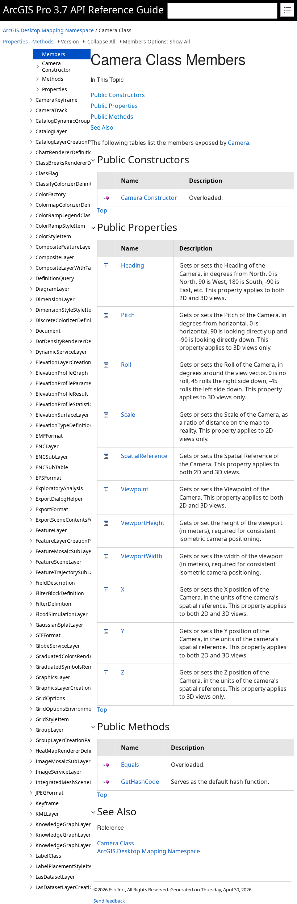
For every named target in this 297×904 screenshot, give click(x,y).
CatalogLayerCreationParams (70, 141)
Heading (132, 265)
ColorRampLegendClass (64, 215)
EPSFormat (48, 477)
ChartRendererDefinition (65, 152)
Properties (15, 41)
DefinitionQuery (54, 278)
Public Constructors (118, 95)
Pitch (128, 315)
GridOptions (50, 698)
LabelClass (48, 855)
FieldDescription (55, 582)
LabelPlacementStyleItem (66, 866)
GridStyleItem (52, 719)
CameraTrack (51, 110)
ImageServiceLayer (58, 771)
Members (53, 54)
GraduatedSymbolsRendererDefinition (81, 666)
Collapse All (101, 41)
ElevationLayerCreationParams (72, 362)
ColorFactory (50, 194)
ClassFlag (46, 173)
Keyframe (47, 803)
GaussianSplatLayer (59, 624)
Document (47, 330)
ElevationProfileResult (61, 393)
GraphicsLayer (52, 677)
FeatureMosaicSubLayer (64, 551)
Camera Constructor (56, 66)
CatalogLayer (51, 131)
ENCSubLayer (51, 456)
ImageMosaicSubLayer (63, 761)
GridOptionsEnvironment (65, 708)
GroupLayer (49, 729)
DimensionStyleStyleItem (65, 309)
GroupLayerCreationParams (69, 740)
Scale (128, 415)
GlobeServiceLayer (57, 645)
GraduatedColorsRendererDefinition (79, 656)
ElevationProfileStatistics (65, 404)
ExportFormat (51, 509)
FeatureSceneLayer (58, 561)
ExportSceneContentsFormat (69, 519)
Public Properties (114, 106)
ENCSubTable (51, 467)
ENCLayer (47, 446)
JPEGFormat (49, 792)
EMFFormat (49, 435)
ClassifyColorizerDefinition (67, 183)
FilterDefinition (53, 603)
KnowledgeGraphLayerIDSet (69, 845)
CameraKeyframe (56, 99)
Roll (126, 365)
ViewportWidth (141, 556)
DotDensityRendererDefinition (71, 341)
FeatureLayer (51, 530)
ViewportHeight (142, 523)
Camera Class (115, 843)
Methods (43, 41)
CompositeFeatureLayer (64, 246)
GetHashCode (140, 782)
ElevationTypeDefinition (64, 425)
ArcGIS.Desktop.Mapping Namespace (48, 30)
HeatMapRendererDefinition (69, 750)
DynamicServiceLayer (61, 351)
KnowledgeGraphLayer (63, 824)
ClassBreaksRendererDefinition (73, 162)
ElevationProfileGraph (61, 372)
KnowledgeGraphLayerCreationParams (82, 834)
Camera (238, 143)
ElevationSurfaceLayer (62, 414)
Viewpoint (134, 489)
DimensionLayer (55, 299)
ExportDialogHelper (59, 498)
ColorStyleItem (53, 236)
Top (102, 210)
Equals (130, 765)
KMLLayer (47, 813)
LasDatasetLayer (55, 876)
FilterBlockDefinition (59, 593)
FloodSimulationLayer (61, 614)
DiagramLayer (52, 288)
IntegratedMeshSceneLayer (69, 782)
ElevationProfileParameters (68, 383)
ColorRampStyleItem (60, 225)
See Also (102, 127)
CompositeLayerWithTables (68, 267)
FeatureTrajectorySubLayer (67, 572)
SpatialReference (144, 456)
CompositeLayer (54, 257)
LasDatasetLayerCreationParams (74, 887)
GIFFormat (47, 635)
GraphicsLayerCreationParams (72, 687)
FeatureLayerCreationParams (70, 540)
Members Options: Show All (156, 41)
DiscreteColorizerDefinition (68, 320)
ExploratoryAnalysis (59, 488)
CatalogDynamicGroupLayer (69, 120)
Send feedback (109, 900)
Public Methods (112, 117)
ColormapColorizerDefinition (69, 204)
